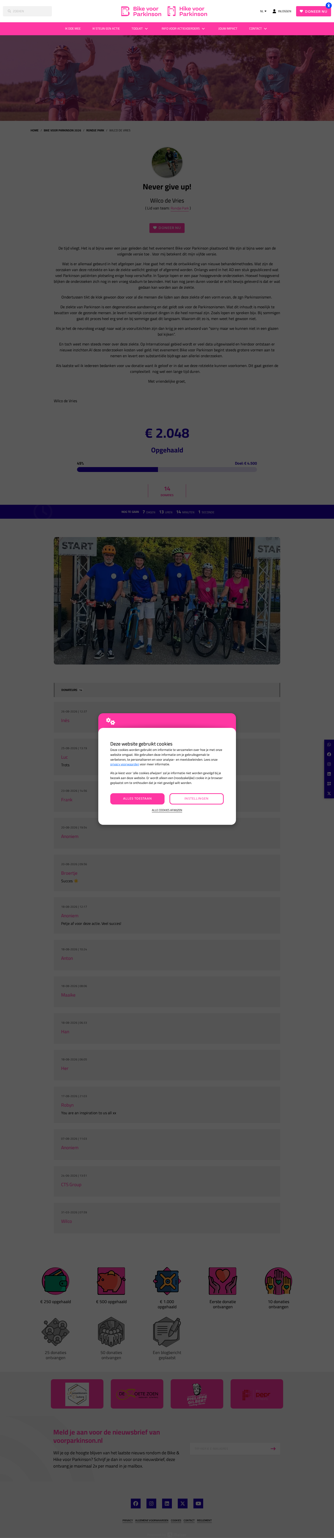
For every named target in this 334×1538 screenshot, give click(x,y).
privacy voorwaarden (124, 764)
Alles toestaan (137, 799)
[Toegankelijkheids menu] (329, 5)
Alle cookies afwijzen (167, 810)
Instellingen (196, 799)
